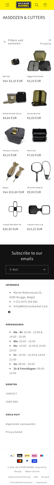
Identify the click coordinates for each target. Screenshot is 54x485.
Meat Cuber (31, 150)
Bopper (6, 187)
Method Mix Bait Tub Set (12, 113)
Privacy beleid (14, 432)
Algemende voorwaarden (20, 424)
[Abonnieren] (44, 269)
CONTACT (11, 393)
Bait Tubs (6, 76)
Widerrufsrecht (32, 471)
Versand (45, 476)
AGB (36, 476)
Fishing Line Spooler (11, 150)
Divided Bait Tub (33, 113)
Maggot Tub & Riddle (35, 76)
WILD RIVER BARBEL (24, 467)
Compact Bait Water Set (12, 224)
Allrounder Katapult (35, 187)
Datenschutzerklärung (19, 476)
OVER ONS (12, 401)
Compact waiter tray (35, 224)
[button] (7, 5)
